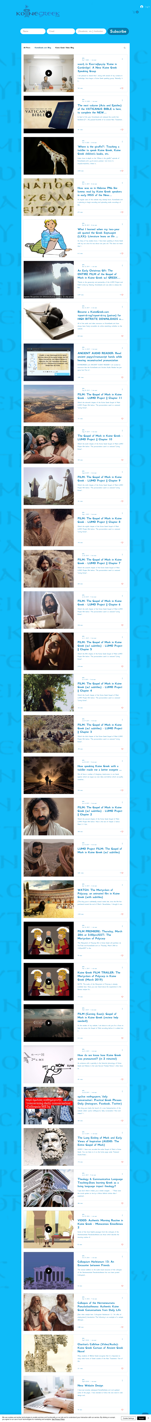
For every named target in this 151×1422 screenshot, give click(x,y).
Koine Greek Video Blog (64, 47)
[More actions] (123, 59)
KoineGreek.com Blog (43, 47)
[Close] (148, 1418)
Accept (141, 1418)
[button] (136, 12)
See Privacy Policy (58, 1419)
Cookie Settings (128, 1418)
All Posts (27, 47)
